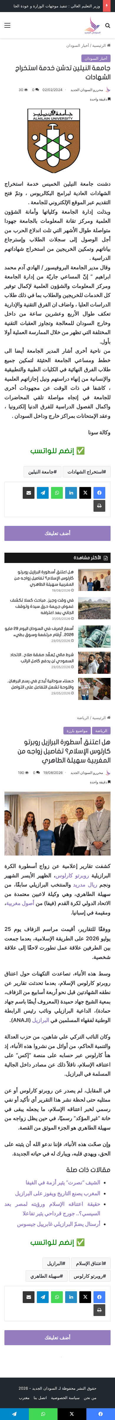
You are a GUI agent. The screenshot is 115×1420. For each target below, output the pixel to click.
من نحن (90, 1397)
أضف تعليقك (57, 533)
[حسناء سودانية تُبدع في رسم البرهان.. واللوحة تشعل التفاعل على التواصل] (94, 689)
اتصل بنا (40, 1397)
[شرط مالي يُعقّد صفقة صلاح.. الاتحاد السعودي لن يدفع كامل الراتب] (94, 663)
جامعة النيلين (41, 472)
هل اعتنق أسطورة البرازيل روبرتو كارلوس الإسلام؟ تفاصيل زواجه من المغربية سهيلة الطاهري (44, 578)
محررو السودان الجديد (86, 89)
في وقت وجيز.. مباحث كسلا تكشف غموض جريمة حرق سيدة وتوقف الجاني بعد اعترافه (42, 606)
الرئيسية (99, 45)
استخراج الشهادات (85, 472)
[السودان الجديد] (92, 25)
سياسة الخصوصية (65, 1397)
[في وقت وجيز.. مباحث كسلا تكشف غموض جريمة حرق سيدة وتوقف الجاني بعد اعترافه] (94, 608)
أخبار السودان (77, 45)
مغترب (24, 1397)
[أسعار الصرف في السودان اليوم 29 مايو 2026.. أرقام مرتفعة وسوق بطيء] (94, 636)
